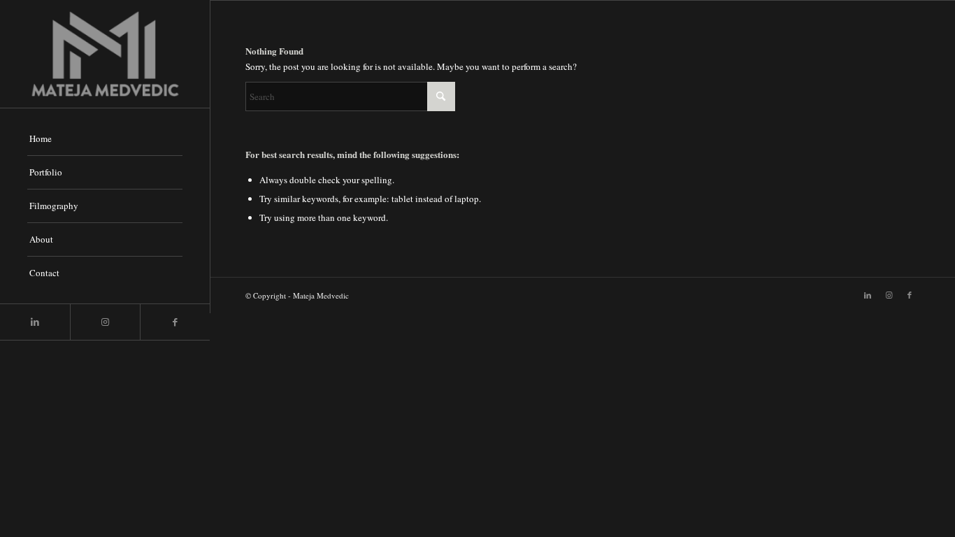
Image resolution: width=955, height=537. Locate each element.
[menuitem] (104, 139)
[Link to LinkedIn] (35, 322)
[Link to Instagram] (105, 322)
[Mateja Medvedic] (104, 53)
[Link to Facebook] (175, 322)
